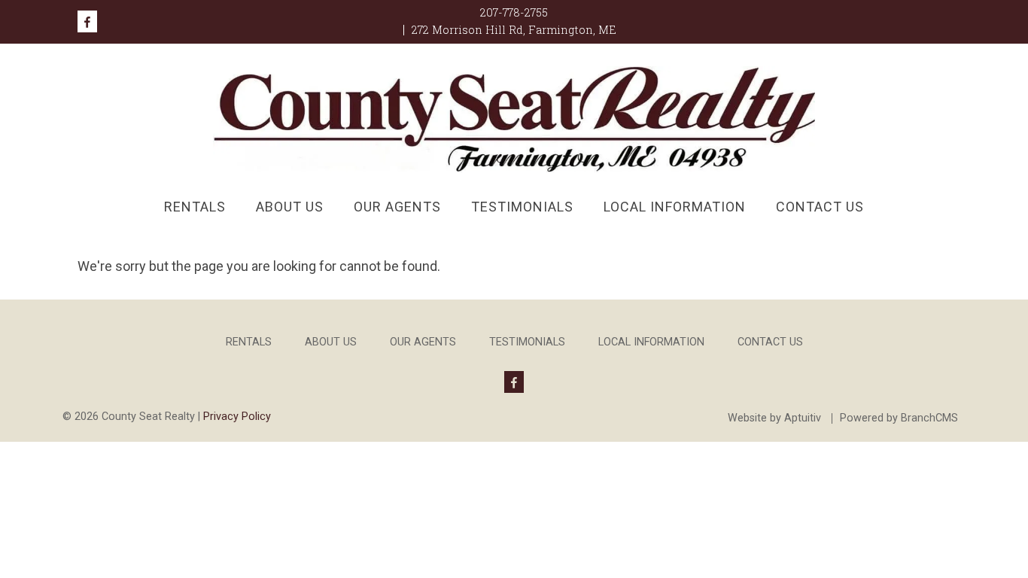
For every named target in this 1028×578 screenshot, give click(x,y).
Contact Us (820, 206)
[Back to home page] (514, 118)
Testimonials (522, 206)
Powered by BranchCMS (899, 418)
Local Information (675, 206)
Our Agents (397, 206)
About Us (290, 206)
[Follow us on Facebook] (87, 21)
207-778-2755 (514, 12)
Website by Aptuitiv (774, 418)
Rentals (195, 206)
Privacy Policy (237, 416)
